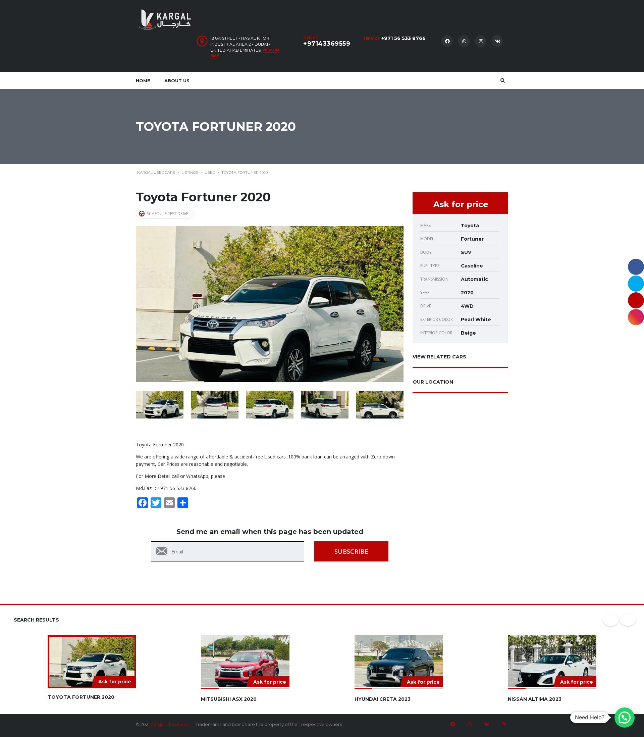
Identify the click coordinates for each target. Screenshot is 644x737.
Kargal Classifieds (170, 724)
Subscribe (351, 551)
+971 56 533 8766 (403, 38)
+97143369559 (326, 43)
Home (143, 80)
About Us (177, 80)
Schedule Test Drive (167, 213)
